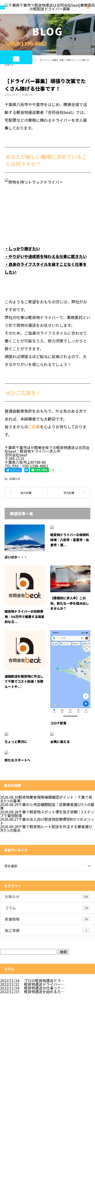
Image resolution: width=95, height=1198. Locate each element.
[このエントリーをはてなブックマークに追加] (26, 470)
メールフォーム (16, 63)
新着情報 (46, 919)
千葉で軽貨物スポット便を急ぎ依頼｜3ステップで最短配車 (47, 813)
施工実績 (46, 930)
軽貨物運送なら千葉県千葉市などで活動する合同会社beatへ (36, 1138)
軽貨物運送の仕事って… (44, 988)
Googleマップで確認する (23, 1158)
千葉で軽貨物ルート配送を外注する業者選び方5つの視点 (46, 828)
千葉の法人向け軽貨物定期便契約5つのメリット (47, 821)
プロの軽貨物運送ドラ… (44, 980)
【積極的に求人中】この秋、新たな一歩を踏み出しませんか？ (69, 603)
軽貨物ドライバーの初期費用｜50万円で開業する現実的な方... (24, 616)
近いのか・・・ (16, 557)
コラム (46, 908)
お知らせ (27, 94)
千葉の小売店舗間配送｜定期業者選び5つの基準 (47, 806)
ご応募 (34, 426)
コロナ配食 (58, 723)
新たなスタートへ (17, 760)
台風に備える (60, 741)
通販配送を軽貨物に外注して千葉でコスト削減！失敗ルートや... (24, 681)
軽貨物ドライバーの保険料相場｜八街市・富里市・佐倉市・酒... (69, 539)
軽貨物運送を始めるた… (44, 991)
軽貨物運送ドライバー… (44, 984)
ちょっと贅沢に (16, 741)
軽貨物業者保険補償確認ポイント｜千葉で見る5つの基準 (46, 799)
